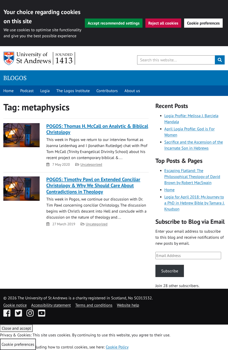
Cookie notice (15, 305)
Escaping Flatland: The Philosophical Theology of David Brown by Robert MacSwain (192, 176)
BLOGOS (14, 78)
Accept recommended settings (114, 23)
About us (132, 90)
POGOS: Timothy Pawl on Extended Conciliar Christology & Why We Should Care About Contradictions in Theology (93, 185)
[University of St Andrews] (39, 58)
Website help (128, 305)
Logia (45, 90)
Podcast (27, 90)
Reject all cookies (163, 23)
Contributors (107, 90)
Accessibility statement (51, 305)
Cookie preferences (203, 23)
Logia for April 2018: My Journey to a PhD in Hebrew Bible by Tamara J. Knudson (194, 202)
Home (8, 90)
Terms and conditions (93, 305)
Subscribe (169, 270)
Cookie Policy (117, 347)
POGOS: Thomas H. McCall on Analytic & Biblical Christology (97, 129)
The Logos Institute (73, 90)
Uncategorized (91, 164)
